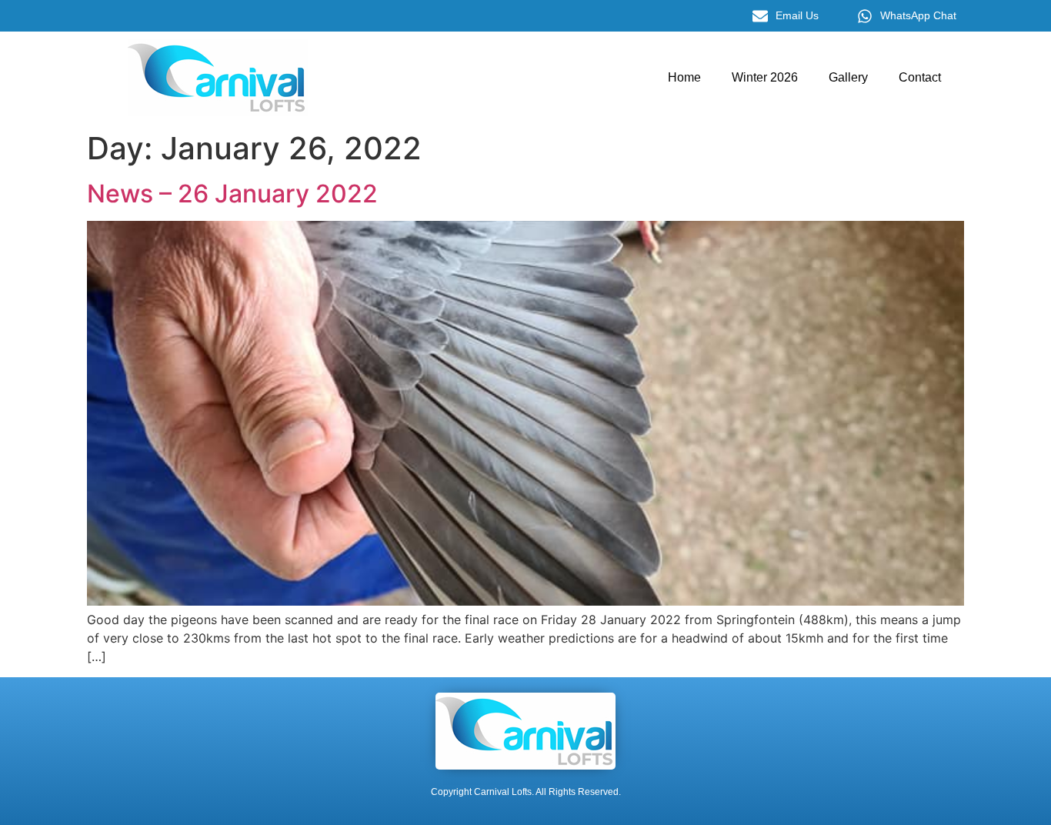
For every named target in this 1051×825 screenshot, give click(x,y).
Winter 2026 (765, 77)
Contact (920, 77)
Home (684, 77)
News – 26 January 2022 (232, 194)
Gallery (848, 77)
